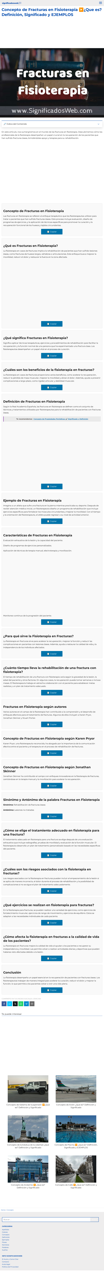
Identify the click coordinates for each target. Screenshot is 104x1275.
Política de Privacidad (10, 1267)
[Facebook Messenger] (9, 1003)
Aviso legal (6, 1264)
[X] (15, 1003)
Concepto (5, 1235)
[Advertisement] (52, 32)
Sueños (5, 1250)
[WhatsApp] (20, 1003)
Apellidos (5, 1230)
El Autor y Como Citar (10, 1259)
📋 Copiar (52, 231)
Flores (4, 1242)
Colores (5, 1232)
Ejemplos (5, 1240)
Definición (6, 1237)
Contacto (5, 1262)
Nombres (5, 1245)
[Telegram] (26, 1003)
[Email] (32, 1003)
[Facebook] (4, 1003)
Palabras (5, 1247)
